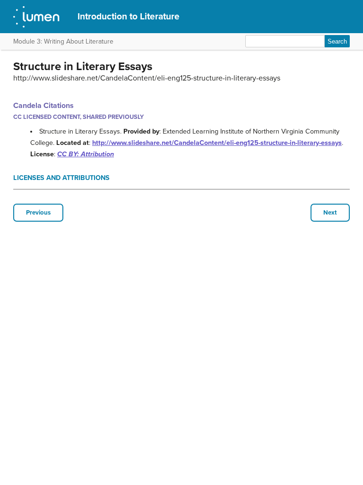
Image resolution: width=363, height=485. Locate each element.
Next (330, 212)
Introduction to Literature (129, 16)
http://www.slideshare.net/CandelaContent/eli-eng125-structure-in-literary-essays (217, 143)
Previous (38, 212)
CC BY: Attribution (85, 154)
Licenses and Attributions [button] (61, 178)
